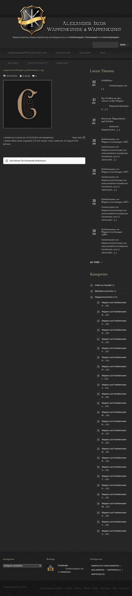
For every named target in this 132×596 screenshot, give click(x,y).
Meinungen (106, 588)
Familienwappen (76, 37)
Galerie (85, 53)
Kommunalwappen (111, 37)
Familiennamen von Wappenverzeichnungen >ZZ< (114, 140)
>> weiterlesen (64, 572)
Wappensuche (98, 574)
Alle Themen (94, 262)
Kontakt (63, 63)
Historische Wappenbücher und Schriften (113, 120)
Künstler (63, 53)
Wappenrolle (114, 570)
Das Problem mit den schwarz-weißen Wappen (112, 99)
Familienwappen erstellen (27, 53)
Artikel (13, 63)
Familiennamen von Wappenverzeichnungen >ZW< (111, 232)
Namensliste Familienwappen (105, 566)
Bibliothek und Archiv (104, 291)
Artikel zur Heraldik (103, 285)
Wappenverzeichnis (103, 297)
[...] (102, 89)
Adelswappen (97, 570)
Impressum (124, 588)
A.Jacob (26, 76)
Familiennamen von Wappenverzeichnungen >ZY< (114, 170)
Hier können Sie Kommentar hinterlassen (24, 160)
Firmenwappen (91, 37)
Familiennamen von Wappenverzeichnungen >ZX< (115, 200)
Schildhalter (106, 80)
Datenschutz (38, 63)
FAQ (102, 53)
